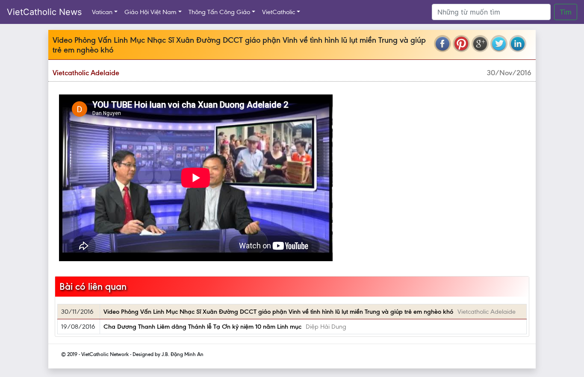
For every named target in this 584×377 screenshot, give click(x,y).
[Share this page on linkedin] (517, 43)
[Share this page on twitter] (498, 43)
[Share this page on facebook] (442, 43)
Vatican (102, 12)
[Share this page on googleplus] (480, 43)
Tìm (566, 12)
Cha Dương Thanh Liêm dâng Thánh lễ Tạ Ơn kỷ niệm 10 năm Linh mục (202, 326)
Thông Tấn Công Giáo (219, 12)
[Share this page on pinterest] (461, 43)
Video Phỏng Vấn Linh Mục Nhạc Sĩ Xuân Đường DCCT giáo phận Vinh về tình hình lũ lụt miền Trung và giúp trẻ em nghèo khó (278, 311)
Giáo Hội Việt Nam (150, 12)
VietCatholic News (44, 12)
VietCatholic (278, 12)
